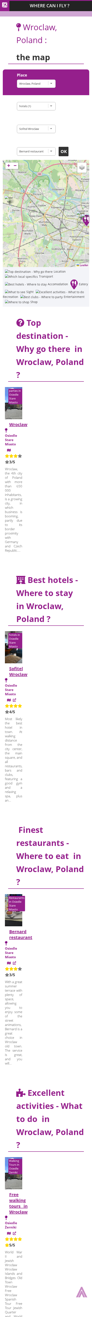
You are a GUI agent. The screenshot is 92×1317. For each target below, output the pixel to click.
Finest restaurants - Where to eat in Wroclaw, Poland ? (50, 855)
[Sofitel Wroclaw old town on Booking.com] (14, 700)
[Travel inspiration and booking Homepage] (4, 6)
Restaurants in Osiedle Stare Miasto (16, 903)
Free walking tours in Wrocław (18, 1203)
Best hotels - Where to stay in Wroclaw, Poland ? (47, 599)
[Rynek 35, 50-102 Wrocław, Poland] (9, 963)
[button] (86, 221)
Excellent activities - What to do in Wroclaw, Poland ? (50, 1118)
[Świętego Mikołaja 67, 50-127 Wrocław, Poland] (9, 700)
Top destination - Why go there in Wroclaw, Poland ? (50, 348)
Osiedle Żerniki (11, 1225)
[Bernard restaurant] (37, 151)
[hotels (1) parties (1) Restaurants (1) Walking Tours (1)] (37, 106)
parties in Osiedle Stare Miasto (15, 396)
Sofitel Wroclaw (18, 671)
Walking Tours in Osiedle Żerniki (14, 1166)
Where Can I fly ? (50, 6)
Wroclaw (18, 424)
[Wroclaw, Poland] (37, 84)
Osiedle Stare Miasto (11, 439)
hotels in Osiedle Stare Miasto (14, 640)
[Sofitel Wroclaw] (37, 129)
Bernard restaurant (20, 934)
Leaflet (83, 265)
